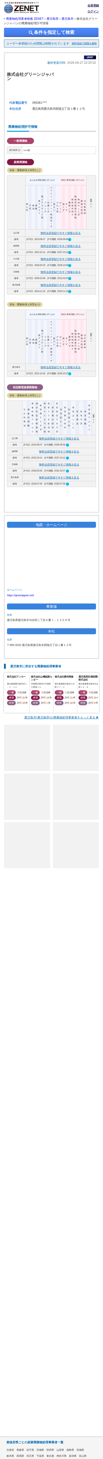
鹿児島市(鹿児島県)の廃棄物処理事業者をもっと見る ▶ (61, 717)
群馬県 (20, 1455)
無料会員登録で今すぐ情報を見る (60, 233)
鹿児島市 (68, 18)
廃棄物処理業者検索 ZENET (25, 18)
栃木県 (10, 1455)
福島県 (70, 1449)
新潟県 (72, 1455)
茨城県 (80, 1449)
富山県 (82, 1455)
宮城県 (40, 1449)
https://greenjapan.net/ (20, 595)
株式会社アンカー (16, 676)
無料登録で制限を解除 (84, 43)
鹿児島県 (52, 18)
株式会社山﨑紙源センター (41, 678)
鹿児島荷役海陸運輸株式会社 (89, 678)
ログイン (93, 11)
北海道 (10, 1449)
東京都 (50, 1455)
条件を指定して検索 (51, 32)
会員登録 (93, 5)
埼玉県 (30, 1455)
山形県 (60, 1449)
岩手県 (30, 1449)
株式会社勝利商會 (64, 676)
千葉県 (40, 1455)
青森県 (20, 1449)
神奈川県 (61, 1455)
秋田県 (50, 1449)
